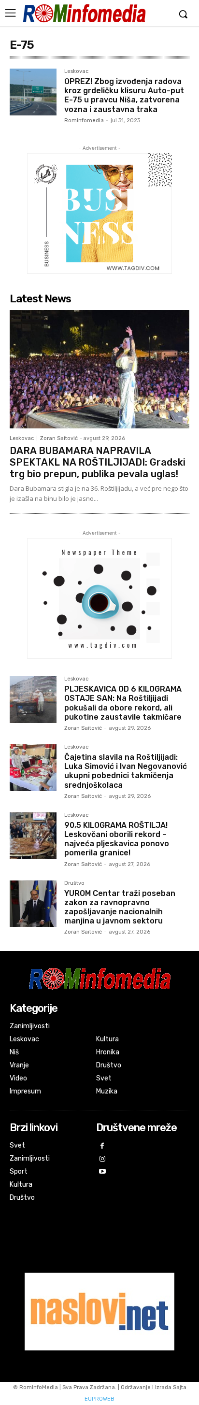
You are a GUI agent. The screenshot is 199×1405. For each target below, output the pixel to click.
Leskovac (76, 71)
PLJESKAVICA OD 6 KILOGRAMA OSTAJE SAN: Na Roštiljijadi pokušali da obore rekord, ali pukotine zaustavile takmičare (123, 703)
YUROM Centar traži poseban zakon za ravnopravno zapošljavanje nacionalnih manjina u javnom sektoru (119, 907)
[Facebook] (102, 1146)
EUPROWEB (99, 1399)
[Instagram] (102, 1159)
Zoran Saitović (59, 438)
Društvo (74, 883)
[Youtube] (102, 1171)
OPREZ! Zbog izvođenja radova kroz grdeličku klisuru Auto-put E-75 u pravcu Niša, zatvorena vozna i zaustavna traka (124, 95)
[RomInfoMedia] (84, 13)
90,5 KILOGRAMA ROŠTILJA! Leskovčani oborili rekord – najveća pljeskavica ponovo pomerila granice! (116, 839)
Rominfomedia (84, 120)
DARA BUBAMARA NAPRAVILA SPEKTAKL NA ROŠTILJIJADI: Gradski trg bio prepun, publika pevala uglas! (97, 462)
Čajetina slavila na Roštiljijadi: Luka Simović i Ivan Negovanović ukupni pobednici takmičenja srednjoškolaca (125, 771)
